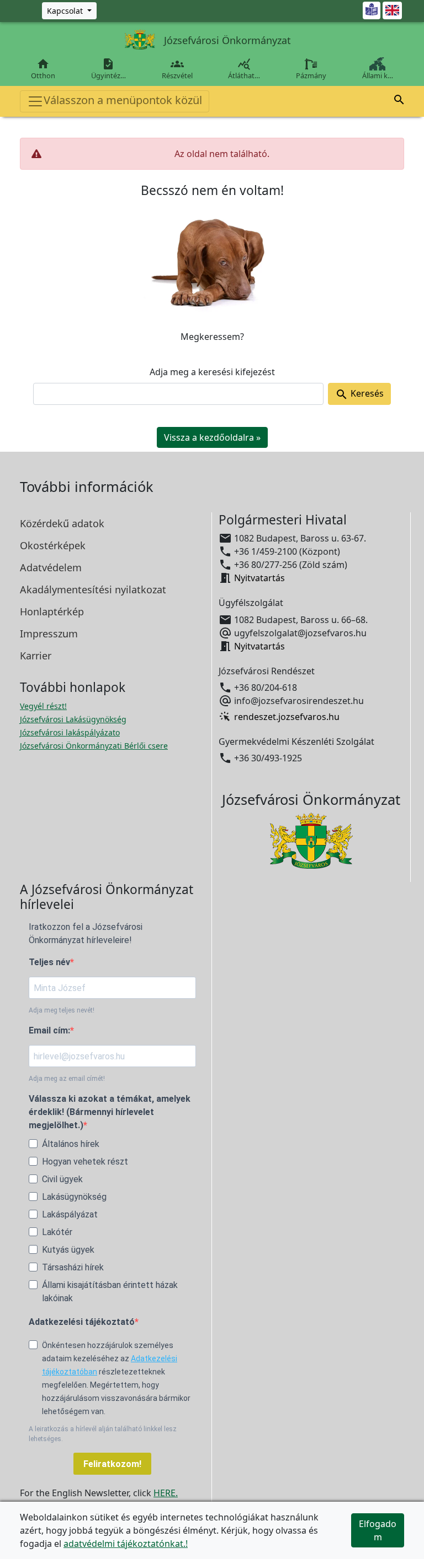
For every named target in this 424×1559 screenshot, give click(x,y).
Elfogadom (377, 1530)
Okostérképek (53, 545)
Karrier (35, 655)
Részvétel (177, 68)
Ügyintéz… (108, 68)
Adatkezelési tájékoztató (82, 1322)
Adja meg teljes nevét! (61, 1010)
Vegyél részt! (43, 706)
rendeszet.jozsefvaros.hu (287, 717)
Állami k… (377, 75)
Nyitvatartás (259, 578)
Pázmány (311, 75)
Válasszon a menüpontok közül (123, 100)
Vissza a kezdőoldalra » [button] (212, 437)
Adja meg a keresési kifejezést (212, 372)
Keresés (359, 394)
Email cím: (49, 1030)
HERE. (165, 1493)
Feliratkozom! (112, 1464)
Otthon (43, 68)
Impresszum (49, 633)
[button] (399, 101)
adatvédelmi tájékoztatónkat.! (125, 1544)
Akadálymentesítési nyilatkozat (93, 589)
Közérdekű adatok (62, 523)
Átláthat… (244, 68)
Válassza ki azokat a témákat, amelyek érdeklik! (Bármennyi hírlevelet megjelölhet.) (109, 1112)
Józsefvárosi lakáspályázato (70, 732)
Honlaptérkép (52, 611)
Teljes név (49, 962)
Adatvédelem (51, 567)
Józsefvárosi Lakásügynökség (73, 719)
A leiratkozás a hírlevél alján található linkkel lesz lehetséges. (103, 1434)
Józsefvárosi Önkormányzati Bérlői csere (94, 745)
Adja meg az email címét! (67, 1078)
